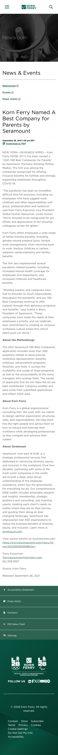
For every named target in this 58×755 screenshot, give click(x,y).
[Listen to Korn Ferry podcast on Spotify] (48, 681)
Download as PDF (16, 143)
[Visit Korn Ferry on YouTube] (42, 681)
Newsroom (9, 85)
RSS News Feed (14, 624)
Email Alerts (10, 99)
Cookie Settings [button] (18, 728)
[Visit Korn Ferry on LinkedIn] (30, 681)
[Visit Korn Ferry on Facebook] (33, 681)
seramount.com (12, 531)
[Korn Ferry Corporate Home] (29, 7)
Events (6, 92)
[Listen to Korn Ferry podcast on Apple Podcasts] (45, 681)
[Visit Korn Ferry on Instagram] (38, 681)
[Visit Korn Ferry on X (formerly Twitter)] (35, 681)
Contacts (10, 612)
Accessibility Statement (18, 589)
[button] (8, 6)
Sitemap (10, 635)
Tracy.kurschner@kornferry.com (22, 557)
